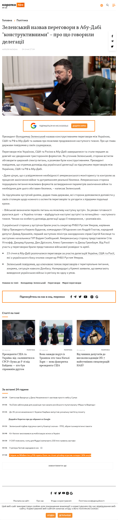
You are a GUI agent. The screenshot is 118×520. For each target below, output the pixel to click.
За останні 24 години (15, 389)
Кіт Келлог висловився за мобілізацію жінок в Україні (34, 433)
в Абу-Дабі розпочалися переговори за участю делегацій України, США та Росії (66, 253)
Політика (31, 350)
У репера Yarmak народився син (24, 448)
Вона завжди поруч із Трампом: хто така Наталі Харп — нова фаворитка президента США (54, 360)
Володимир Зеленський (30, 136)
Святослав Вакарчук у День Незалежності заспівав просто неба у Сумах (43, 397)
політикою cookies (88, 509)
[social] (71, 296)
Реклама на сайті (21, 501)
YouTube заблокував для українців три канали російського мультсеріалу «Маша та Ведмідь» (52, 404)
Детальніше (65, 515)
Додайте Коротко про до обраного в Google (29, 419)
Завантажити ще (57, 466)
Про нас (40, 501)
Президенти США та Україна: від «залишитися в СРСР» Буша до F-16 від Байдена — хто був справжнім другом (18, 362)
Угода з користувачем (61, 501)
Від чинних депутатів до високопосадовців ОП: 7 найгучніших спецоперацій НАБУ (93, 360)
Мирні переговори (71, 282)
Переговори (54, 282)
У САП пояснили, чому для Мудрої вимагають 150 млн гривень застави (42, 440)
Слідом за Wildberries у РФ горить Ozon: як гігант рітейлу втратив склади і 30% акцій (50, 455)
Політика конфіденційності (92, 501)
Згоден (50, 515)
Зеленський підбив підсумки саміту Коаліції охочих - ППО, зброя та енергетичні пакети (50, 426)
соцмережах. (44, 145)
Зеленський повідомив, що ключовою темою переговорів (42, 264)
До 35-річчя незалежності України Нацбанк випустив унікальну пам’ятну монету (47, 412)
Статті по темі (10, 313)
